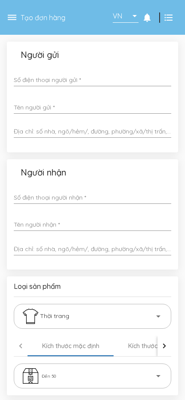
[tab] (71, 346)
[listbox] (126, 16)
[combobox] (92, 131)
